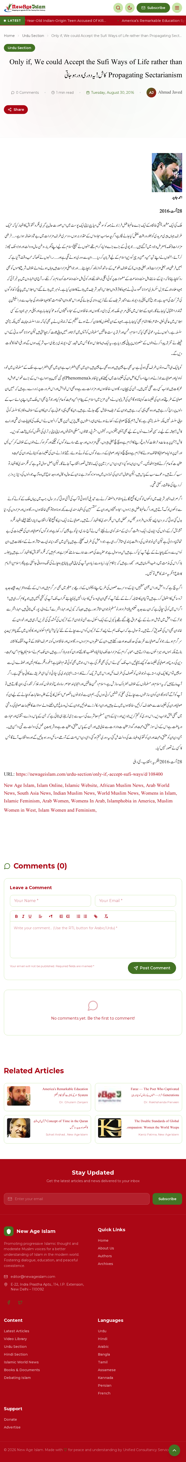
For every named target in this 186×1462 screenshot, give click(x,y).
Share (19, 109)
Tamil (103, 1362)
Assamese (107, 1370)
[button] (40, 916)
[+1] (68, 916)
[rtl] (50, 916)
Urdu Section (33, 36)
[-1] (61, 916)
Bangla (104, 1354)
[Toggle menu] (177, 8)
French (104, 1393)
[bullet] (85, 916)
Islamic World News (21, 1362)
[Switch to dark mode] (130, 8)
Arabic (103, 1346)
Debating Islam (17, 1378)
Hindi (102, 1339)
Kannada (105, 1378)
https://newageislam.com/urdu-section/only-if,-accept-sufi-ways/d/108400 (89, 774)
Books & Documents (22, 1370)
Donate (10, 1419)
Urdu (102, 1331)
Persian (104, 1385)
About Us (106, 1248)
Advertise (12, 1427)
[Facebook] (9, 1302)
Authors (105, 1256)
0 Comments (27, 92)
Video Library (15, 1339)
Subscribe (167, 1199)
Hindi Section (16, 1354)
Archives (105, 1264)
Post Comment (155, 968)
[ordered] (78, 916)
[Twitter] (20, 1302)
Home (9, 36)
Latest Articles (16, 1331)
